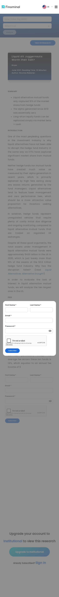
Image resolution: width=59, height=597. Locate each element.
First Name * (10, 305)
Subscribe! (12, 351)
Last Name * (35, 305)
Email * (8, 315)
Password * (10, 326)
